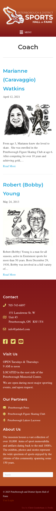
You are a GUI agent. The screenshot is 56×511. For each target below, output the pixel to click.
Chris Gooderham (36, 507)
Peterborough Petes (18, 407)
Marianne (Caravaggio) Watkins (19, 80)
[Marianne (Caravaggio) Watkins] (28, 119)
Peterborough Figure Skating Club (26, 414)
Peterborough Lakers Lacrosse (24, 420)
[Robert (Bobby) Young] (28, 226)
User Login (8, 500)
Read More (9, 166)
